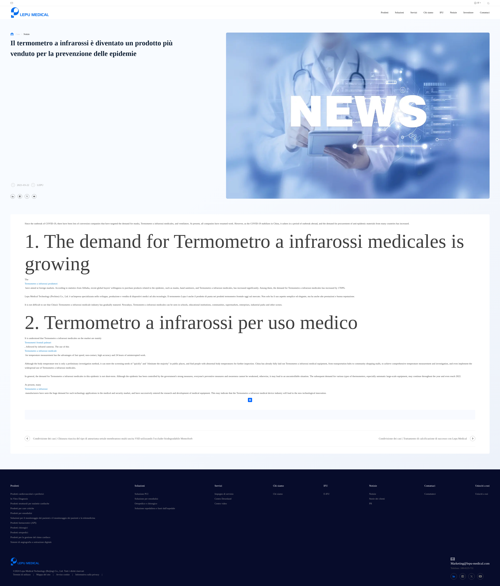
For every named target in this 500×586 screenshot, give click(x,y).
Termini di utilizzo (22, 574)
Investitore (468, 12)
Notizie (453, 12)
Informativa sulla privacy (87, 574)
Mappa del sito (43, 574)
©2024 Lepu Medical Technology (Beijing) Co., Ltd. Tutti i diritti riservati (48, 571)
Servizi (413, 12)
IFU (441, 12)
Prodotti (384, 12)
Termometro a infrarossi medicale (41, 351)
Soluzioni (399, 12)
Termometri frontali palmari (38, 342)
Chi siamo (428, 12)
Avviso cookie (63, 574)
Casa (18, 34)
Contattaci (485, 12)
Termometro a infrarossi (36, 389)
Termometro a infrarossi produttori (41, 283)
